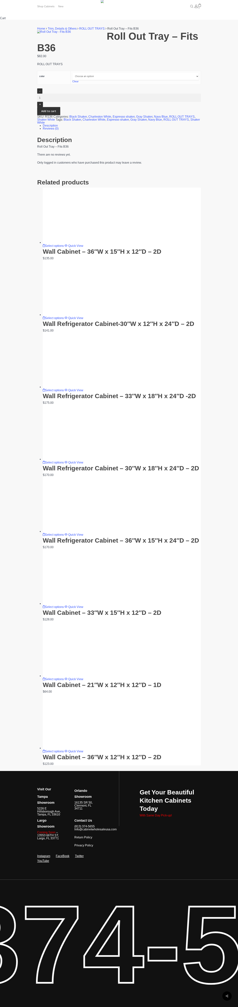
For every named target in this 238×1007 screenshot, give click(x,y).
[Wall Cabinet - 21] (71, 675)
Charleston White (99, 116)
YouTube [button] (43, 860)
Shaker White (46, 119)
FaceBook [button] (62, 856)
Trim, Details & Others (62, 28)
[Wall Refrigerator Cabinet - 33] (71, 386)
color (42, 76)
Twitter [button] (79, 856)
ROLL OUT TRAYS (92, 28)
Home (41, 28)
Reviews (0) (51, 128)
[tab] (122, 125)
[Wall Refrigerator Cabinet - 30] (71, 459)
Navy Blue (161, 116)
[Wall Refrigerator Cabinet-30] (71, 314)
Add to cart (48, 111)
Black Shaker (78, 116)
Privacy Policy (83, 845)
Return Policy (83, 837)
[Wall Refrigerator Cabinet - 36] (71, 531)
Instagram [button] (43, 856)
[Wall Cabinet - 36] (71, 242)
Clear (75, 81)
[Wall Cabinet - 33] (71, 603)
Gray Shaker (144, 116)
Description (50, 125)
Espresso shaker (124, 116)
